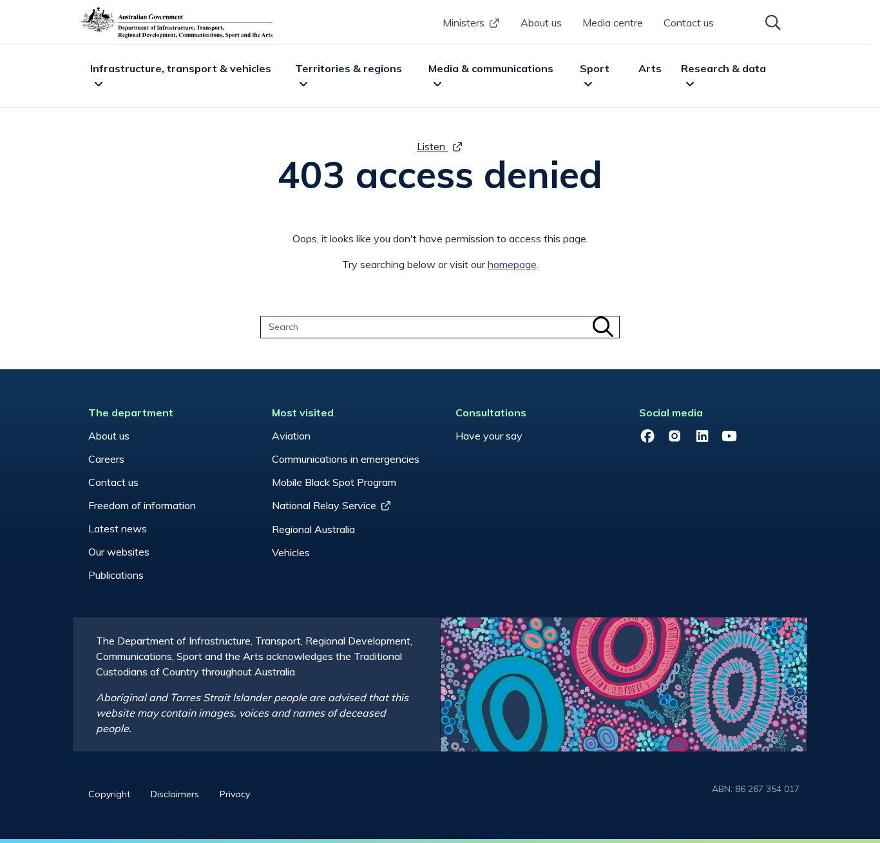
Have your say (488, 435)
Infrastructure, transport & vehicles (180, 68)
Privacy (235, 794)
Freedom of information (142, 505)
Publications (116, 574)
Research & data (723, 68)
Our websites (118, 551)
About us (541, 22)
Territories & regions (348, 68)
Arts (650, 68)
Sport (594, 68)
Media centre (612, 22)
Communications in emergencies (345, 458)
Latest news (117, 528)
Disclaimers (175, 794)
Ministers (463, 22)
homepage (512, 264)
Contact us (689, 22)
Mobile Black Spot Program (334, 482)
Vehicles (291, 552)
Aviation (291, 435)
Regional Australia (313, 529)
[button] (772, 21)
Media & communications (490, 68)
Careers (106, 458)
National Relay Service (324, 505)
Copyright (109, 794)
